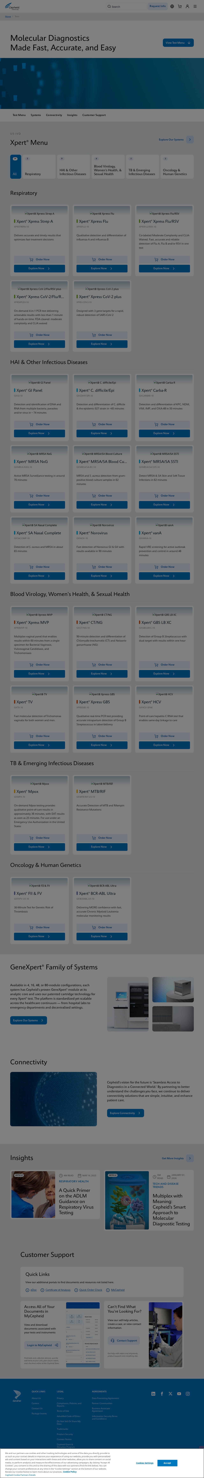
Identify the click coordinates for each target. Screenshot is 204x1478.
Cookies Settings (144, 1462)
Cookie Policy (69, 1471)
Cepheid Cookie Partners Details (20, 1475)
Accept (167, 1462)
